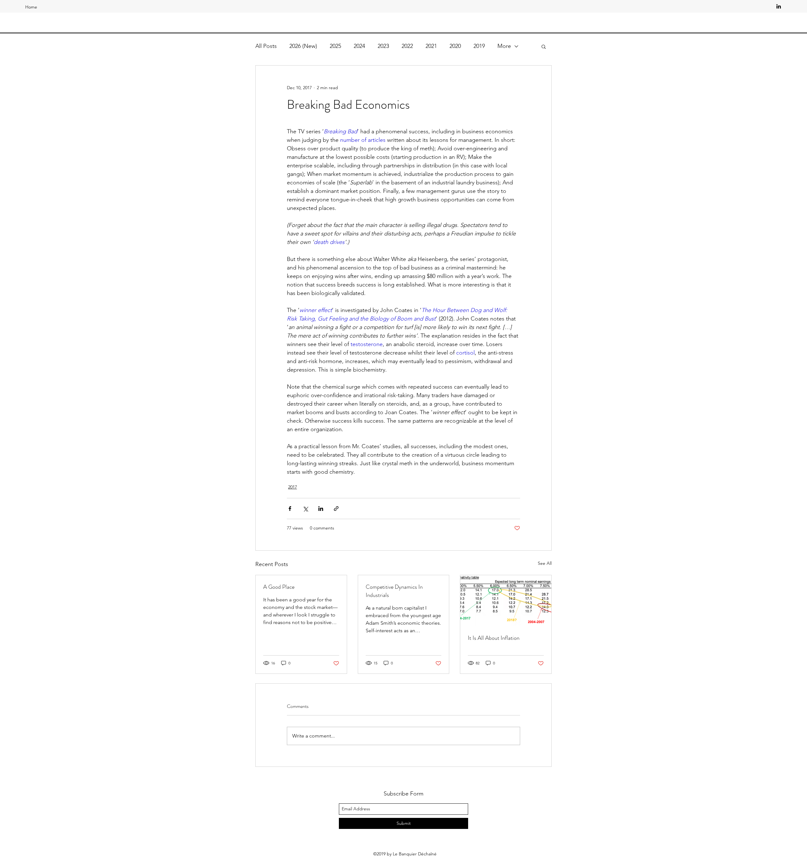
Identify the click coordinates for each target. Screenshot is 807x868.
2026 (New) (303, 46)
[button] (544, 46)
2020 (455, 46)
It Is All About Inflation (494, 638)
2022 (407, 46)
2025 (335, 46)
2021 (431, 46)
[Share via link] (336, 509)
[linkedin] (778, 6)
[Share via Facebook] (290, 509)
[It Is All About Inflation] (505, 600)
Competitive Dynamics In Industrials (394, 591)
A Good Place (278, 587)
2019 (479, 46)
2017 (292, 487)
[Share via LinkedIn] (321, 509)
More (504, 46)
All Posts (266, 46)
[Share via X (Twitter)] (305, 509)
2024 (359, 46)
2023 (383, 46)
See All (545, 563)
